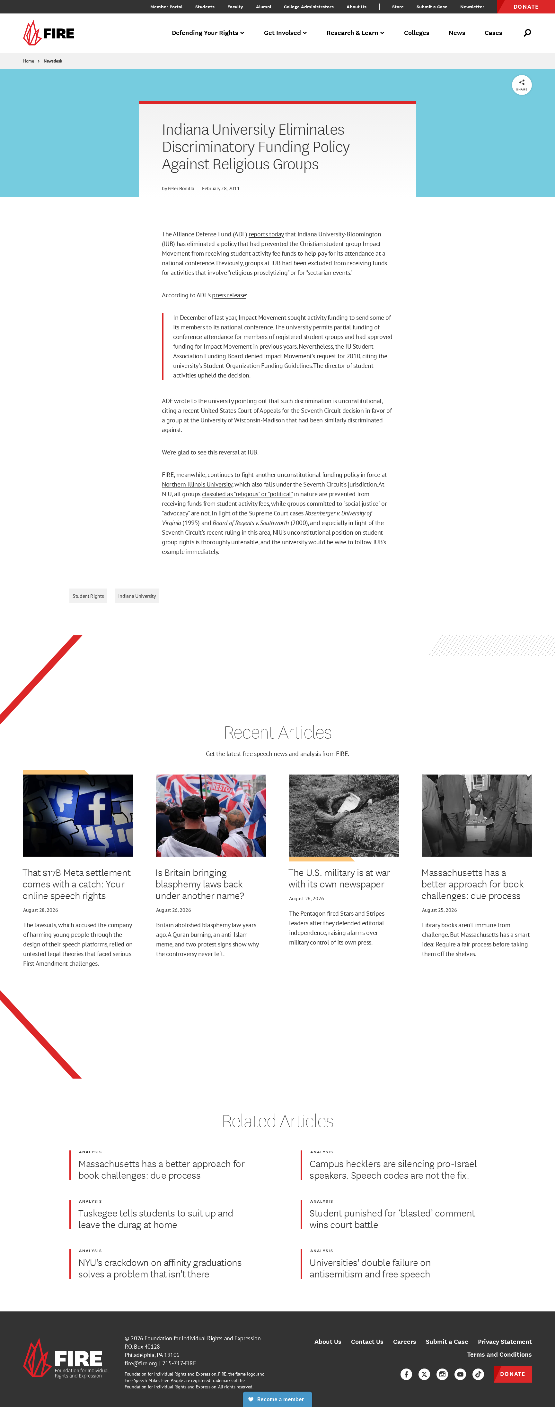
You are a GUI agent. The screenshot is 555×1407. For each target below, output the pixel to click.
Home (28, 61)
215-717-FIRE (179, 1363)
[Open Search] (528, 33)
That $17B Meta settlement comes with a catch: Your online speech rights (76, 883)
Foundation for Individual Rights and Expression (202, 1338)
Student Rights (88, 596)
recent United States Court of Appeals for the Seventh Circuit (261, 410)
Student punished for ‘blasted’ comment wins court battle (392, 1218)
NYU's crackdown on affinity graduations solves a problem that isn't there (160, 1267)
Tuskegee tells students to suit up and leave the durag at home (155, 1218)
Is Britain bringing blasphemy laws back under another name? (199, 883)
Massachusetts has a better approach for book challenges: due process (472, 883)
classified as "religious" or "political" (247, 494)
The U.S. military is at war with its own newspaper (339, 877)
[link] (50, 33)
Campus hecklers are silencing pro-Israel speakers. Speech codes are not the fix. (393, 1169)
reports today (266, 234)
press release (229, 295)
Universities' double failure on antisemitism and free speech (370, 1267)
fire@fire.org (141, 1363)
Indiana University (137, 596)
